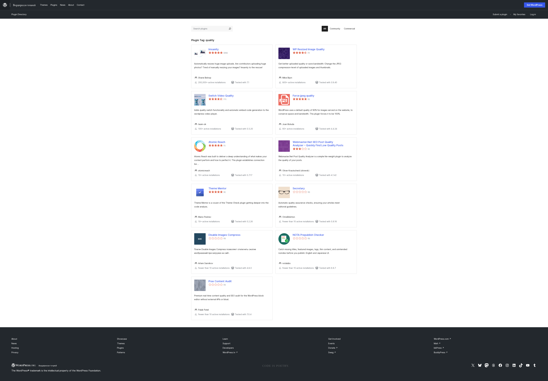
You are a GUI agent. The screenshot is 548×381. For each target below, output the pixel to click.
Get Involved (334, 339)
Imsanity (213, 49)
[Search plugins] (230, 29)
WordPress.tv (230, 352)
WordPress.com (442, 339)
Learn (225, 339)
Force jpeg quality (303, 95)
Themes (121, 343)
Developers (228, 348)
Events (331, 343)
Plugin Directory (19, 14)
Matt (437, 343)
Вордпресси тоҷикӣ (48, 365)
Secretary (299, 188)
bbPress (439, 348)
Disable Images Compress (224, 234)
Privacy (14, 352)
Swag (332, 352)
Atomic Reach (216, 142)
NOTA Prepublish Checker (308, 234)
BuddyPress (441, 352)
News (14, 343)
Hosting (15, 348)
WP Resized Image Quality (309, 49)
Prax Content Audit (220, 281)
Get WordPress (534, 5)
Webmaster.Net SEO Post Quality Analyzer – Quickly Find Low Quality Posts (318, 144)
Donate (333, 348)
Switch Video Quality (221, 95)
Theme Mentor (217, 188)
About (14, 339)
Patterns (121, 352)
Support (226, 343)
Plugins (120, 348)
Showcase (122, 339)
